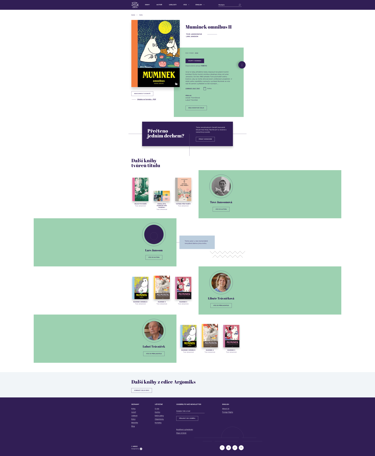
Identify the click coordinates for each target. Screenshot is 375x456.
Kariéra (157, 412)
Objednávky (159, 419)
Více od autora (221, 209)
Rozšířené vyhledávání (184, 429)
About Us (225, 409)
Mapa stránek (181, 433)
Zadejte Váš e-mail (183, 411)
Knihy (147, 5)
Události (172, 5)
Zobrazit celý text (193, 88)
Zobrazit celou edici (141, 390)
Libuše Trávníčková (221, 298)
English (199, 5)
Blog (133, 426)
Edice (133, 419)
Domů (133, 15)
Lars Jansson (154, 250)
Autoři (159, 5)
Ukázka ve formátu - (146, 99)
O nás (157, 409)
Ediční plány (159, 416)
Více (185, 5)
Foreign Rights (227, 412)
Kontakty (158, 423)
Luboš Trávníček (154, 346)
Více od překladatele (221, 305)
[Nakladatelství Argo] (135, 5)
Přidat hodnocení (205, 139)
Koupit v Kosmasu (194, 61)
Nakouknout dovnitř (142, 93)
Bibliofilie (134, 423)
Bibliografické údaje (196, 108)
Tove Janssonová (221, 202)
